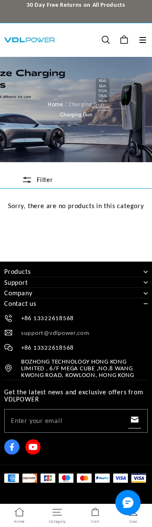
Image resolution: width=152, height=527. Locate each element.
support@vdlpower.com (55, 332)
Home (55, 104)
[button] (142, 40)
